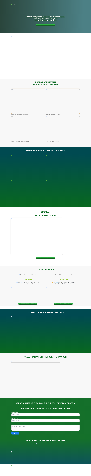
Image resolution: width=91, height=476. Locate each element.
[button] (12, 275)
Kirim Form (15, 433)
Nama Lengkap (15, 412)
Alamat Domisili (15, 424)
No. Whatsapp (14, 418)
